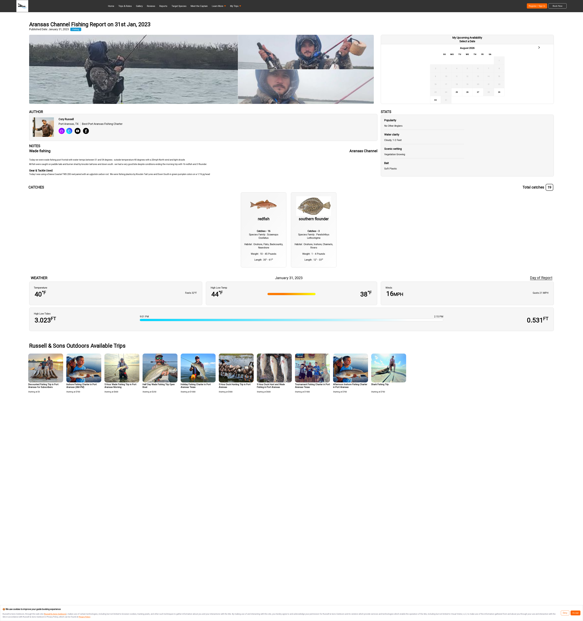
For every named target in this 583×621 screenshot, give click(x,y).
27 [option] (478, 92)
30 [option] (435, 100)
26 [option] (467, 92)
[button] (219, 7)
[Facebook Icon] (85, 131)
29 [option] (499, 92)
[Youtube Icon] (76, 131)
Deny (565, 613)
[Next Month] (539, 47)
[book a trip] (62, 131)
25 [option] (457, 92)
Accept (575, 613)
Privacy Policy (84, 617)
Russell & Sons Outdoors (55, 614)
